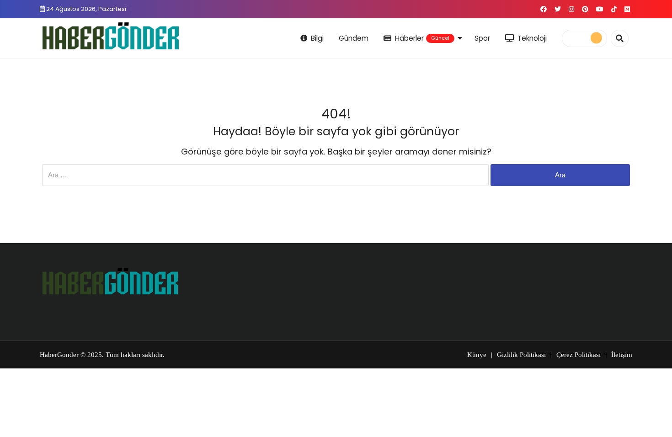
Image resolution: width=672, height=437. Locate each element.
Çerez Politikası (578, 354)
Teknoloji (532, 38)
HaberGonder (59, 354)
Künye (476, 354)
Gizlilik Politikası (521, 354)
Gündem (353, 38)
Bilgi (317, 38)
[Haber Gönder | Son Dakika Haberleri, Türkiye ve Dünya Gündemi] (110, 37)
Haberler (422, 38)
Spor (482, 38)
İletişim (621, 354)
